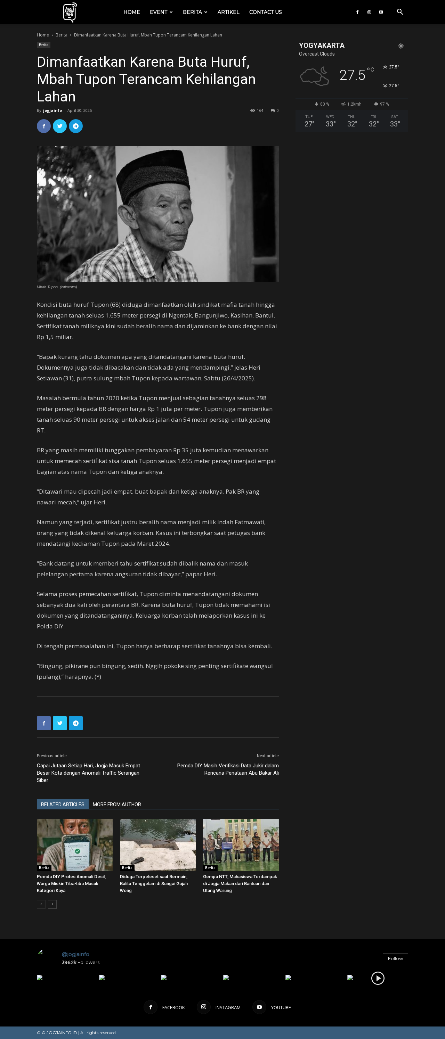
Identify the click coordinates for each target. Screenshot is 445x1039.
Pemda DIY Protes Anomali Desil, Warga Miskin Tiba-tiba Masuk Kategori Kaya (71, 883)
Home (131, 12)
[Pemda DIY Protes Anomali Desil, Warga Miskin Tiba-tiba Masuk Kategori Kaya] (75, 845)
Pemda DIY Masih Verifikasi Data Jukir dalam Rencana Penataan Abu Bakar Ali (228, 769)
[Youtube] (381, 12)
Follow (395, 958)
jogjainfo (52, 110)
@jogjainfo (75, 954)
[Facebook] (357, 12)
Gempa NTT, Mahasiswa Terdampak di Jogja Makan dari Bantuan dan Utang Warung (240, 883)
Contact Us (265, 12)
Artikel (229, 12)
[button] (399, 12)
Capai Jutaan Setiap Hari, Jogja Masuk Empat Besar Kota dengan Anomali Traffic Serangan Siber (88, 772)
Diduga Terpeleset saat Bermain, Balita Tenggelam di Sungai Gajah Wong (154, 883)
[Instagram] (369, 12)
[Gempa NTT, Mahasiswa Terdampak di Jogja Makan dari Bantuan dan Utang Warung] (241, 845)
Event (158, 12)
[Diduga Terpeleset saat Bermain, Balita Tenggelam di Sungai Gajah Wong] (158, 845)
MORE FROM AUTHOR (117, 804)
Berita (192, 12)
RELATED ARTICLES (62, 804)
